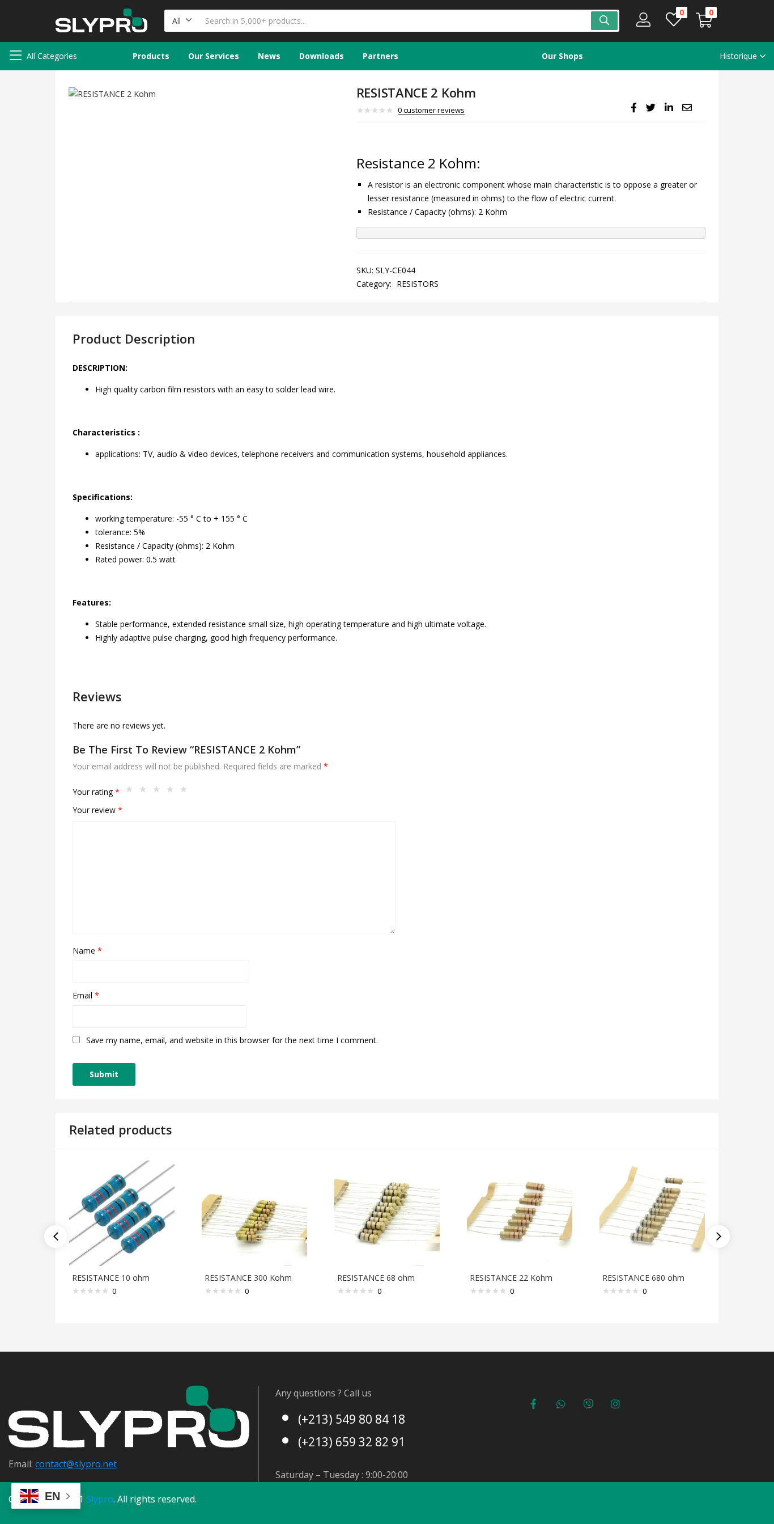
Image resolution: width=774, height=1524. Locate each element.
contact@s (57, 1464)
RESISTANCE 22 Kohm (511, 1277)
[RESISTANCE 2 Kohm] (634, 108)
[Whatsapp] (561, 1404)
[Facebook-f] (534, 1404)
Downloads (321, 55)
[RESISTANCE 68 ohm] (387, 1212)
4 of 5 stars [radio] (173, 792)
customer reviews (431, 110)
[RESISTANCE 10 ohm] (122, 1212)
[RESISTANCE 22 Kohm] (519, 1212)
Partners (380, 55)
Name (87, 950)
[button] (182, 20)
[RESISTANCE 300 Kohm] (254, 1212)
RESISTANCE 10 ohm (111, 1277)
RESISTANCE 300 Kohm (248, 1277)
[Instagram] (615, 1404)
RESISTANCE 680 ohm (643, 1277)
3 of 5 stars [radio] (159, 792)
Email (86, 995)
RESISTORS (418, 283)
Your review (97, 810)
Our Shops (562, 55)
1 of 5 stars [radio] (132, 792)
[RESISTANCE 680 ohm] (652, 1212)
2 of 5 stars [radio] (145, 792)
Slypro (99, 1499)
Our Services (213, 55)
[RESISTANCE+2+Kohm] (651, 108)
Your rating (96, 791)
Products (151, 55)
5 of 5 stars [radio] (186, 792)
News (269, 55)
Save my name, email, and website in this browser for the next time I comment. (232, 1040)
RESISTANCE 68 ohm (376, 1277)
